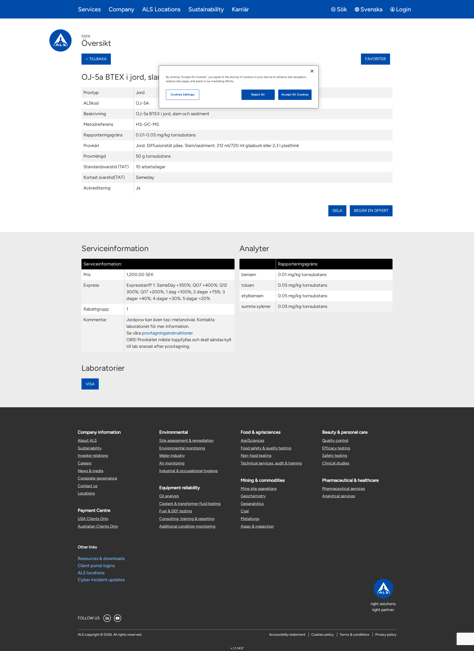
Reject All (258, 94)
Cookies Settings (182, 94)
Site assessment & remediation (186, 440)
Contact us (87, 486)
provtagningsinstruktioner (167, 333)
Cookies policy (322, 634)
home (85, 36)
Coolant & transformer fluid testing (189, 503)
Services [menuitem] (89, 9)
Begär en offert (371, 210)
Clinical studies (335, 463)
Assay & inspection (257, 526)
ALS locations (91, 573)
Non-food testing (256, 455)
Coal (245, 511)
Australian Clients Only (98, 526)
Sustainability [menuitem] (206, 9)
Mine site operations (258, 488)
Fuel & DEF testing (175, 511)
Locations (86, 493)
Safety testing (334, 455)
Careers (84, 463)
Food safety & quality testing (266, 448)
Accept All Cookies (294, 94)
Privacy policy (385, 634)
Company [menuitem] (121, 9)
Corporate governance (97, 478)
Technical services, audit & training (271, 463)
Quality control (335, 440)
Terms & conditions (354, 634)
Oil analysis (169, 496)
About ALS (87, 440)
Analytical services (338, 496)
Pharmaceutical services (343, 488)
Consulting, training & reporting (186, 518)
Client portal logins (96, 565)
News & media (90, 470)
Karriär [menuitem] (240, 9)
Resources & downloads (101, 558)
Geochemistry (253, 496)
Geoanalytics (252, 503)
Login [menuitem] (403, 9)
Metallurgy (250, 518)
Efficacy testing (336, 448)
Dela (337, 210)
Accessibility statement (287, 634)
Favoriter (375, 58)
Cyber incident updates (101, 579)
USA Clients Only (93, 518)
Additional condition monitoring (187, 526)
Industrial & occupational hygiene (188, 470)
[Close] (312, 71)
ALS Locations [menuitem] (161, 9)
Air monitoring (171, 463)
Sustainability (89, 448)
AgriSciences (252, 440)
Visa (90, 384)
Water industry (172, 455)
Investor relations (93, 455)
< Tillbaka (96, 58)
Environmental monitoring (182, 448)
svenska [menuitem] (371, 9)
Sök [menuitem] (342, 9)
